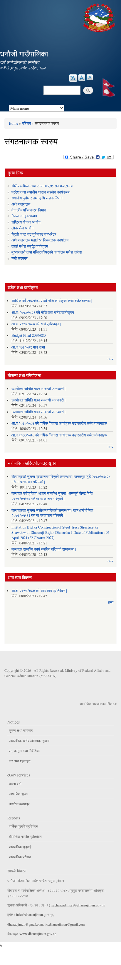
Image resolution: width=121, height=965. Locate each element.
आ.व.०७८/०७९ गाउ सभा (28, 347)
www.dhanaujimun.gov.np (38, 933)
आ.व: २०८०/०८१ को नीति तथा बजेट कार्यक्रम (42, 312)
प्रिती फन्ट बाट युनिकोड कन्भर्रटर (33, 234)
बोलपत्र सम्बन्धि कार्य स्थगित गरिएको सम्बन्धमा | (43, 549)
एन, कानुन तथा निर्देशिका (24, 750)
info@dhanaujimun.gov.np (34, 914)
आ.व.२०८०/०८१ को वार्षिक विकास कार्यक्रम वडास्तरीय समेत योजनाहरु (59, 423)
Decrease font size (89, 77)
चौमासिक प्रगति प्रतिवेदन (25, 836)
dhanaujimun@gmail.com (25, 924)
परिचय (26, 123)
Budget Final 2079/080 (28, 335)
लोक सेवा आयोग (22, 228)
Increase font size (73, 78)
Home (13, 123)
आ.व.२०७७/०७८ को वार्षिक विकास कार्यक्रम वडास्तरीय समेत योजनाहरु (59, 435)
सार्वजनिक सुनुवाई (20, 846)
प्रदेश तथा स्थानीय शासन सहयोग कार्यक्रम (40, 192)
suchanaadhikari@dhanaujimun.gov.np (78, 905)
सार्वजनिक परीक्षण (20, 856)
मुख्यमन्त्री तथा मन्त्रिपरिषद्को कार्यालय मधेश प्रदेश (46, 252)
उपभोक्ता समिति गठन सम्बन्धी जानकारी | (38, 388)
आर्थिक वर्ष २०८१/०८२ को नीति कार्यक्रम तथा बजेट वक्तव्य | (51, 300)
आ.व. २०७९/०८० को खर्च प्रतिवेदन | (36, 323)
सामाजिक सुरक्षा (18, 793)
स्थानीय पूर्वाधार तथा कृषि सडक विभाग (37, 198)
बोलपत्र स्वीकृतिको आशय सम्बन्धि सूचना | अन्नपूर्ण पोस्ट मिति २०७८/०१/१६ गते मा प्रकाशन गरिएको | (52, 496)
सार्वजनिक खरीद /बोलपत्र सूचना (29, 740)
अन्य (110, 358)
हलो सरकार (19, 258)
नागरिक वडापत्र (19, 803)
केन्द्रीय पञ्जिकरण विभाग (28, 210)
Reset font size (81, 77)
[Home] (100, 17)
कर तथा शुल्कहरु (19, 761)
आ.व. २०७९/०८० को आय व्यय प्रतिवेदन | (39, 590)
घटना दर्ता (15, 783)
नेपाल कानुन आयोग (24, 216)
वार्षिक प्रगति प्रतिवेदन (23, 826)
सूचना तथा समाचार (21, 730)
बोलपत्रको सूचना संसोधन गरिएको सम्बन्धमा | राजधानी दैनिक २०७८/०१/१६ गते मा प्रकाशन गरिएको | (52, 513)
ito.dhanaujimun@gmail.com (65, 924)
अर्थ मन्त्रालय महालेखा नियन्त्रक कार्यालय (39, 240)
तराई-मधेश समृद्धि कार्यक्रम (29, 246)
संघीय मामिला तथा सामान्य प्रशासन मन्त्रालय (42, 186)
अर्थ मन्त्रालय (20, 204)
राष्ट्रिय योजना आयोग (26, 222)
